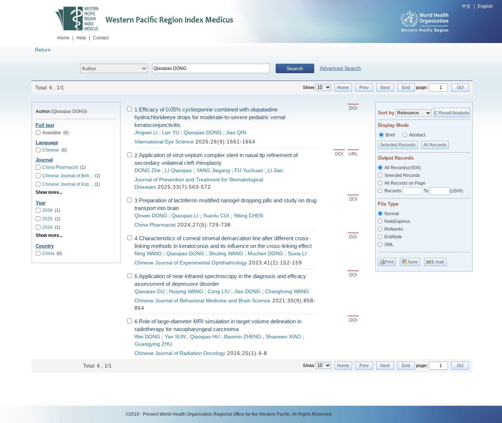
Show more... (49, 192)
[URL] (353, 153)
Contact (100, 37)
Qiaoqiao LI (185, 215)
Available (55, 132)
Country (45, 246)
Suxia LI (297, 253)
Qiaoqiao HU (205, 337)
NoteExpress (397, 221)
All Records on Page (405, 183)
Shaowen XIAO (283, 337)
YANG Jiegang (213, 170)
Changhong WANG (287, 291)
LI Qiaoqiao (178, 170)
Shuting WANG (226, 253)
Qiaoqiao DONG (203, 132)
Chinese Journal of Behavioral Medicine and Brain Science (202, 300)
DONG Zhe (148, 170)
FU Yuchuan (248, 170)
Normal (391, 213)
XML (389, 244)
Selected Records (398, 144)
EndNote (393, 236)
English (485, 6)
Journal (44, 160)
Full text (45, 125)
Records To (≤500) (423, 190)
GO (460, 87)
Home (63, 37)
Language (47, 142)
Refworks (393, 229)
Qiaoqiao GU (150, 291)
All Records (435, 144)
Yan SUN (175, 337)
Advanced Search (340, 68)
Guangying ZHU (153, 344)
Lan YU (170, 132)
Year (41, 203)
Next (385, 87)
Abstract (417, 135)
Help (81, 37)
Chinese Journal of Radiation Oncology (180, 353)
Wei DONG (147, 337)
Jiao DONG (247, 291)
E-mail (437, 261)
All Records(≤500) (402, 167)
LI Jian (275, 170)
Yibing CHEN (248, 215)
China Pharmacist (155, 225)
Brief (390, 135)
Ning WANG (148, 253)
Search (295, 68)
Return (43, 50)
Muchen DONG (265, 253)
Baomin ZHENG (242, 337)
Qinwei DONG (151, 215)
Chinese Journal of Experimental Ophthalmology (191, 263)
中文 (466, 6)
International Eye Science (164, 142)
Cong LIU (219, 291)
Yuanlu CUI (216, 215)
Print (389, 261)
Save (413, 261)
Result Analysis (454, 112)
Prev (364, 87)
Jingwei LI (146, 132)
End (406, 87)
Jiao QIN (236, 132)
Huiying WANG (186, 291)
